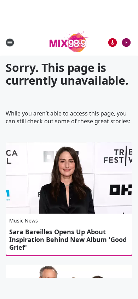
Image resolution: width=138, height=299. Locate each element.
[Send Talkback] (112, 42)
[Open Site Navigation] (10, 42)
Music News (23, 220)
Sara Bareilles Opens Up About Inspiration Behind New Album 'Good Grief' (68, 239)
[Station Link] (69, 42)
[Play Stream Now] (126, 42)
